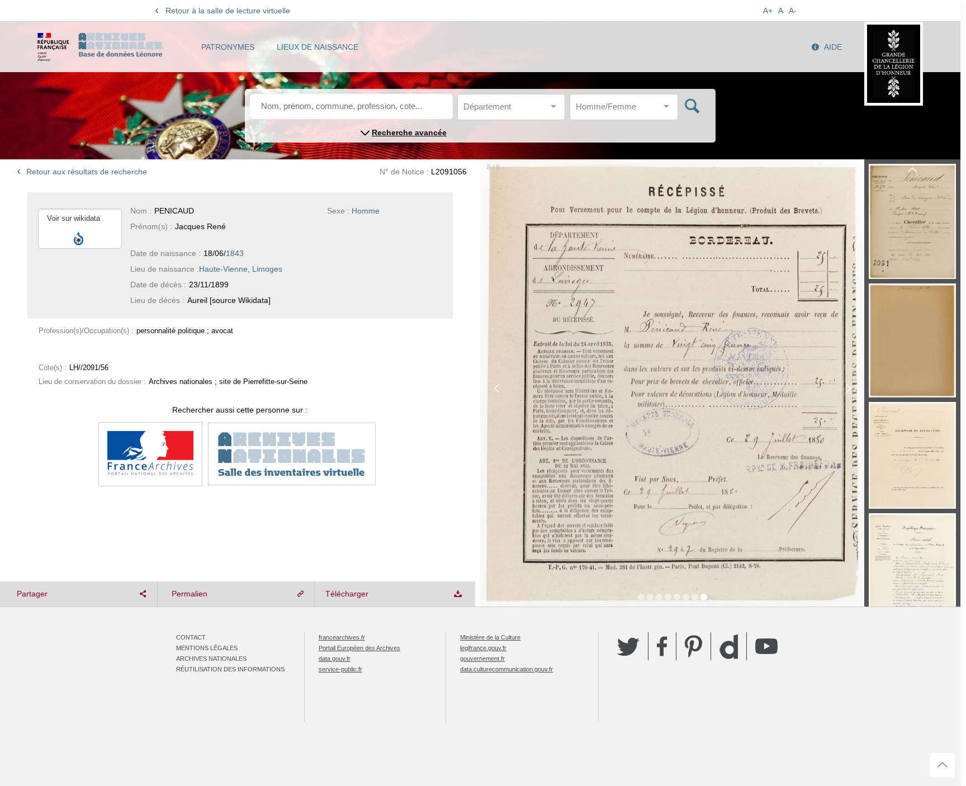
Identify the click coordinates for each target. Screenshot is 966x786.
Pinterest (693, 646)
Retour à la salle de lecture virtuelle (227, 10)
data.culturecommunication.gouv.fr (506, 669)
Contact (191, 637)
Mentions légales (207, 648)
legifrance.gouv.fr (483, 648)
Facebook (662, 646)
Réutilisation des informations (230, 669)
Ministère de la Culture (490, 637)
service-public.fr (340, 669)
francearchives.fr (342, 637)
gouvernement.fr (482, 658)
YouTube (766, 646)
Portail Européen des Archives (359, 648)
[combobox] (513, 109)
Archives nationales (211, 658)
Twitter (628, 646)
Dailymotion (728, 646)
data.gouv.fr (335, 658)
